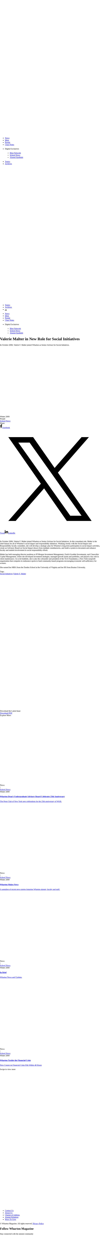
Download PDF (6, 713)
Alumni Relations (11, 1217)
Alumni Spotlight (16, 157)
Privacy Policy (38, 1224)
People (7, 142)
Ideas (7, 140)
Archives (8, 164)
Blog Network (15, 153)
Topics (7, 161)
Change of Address (12, 1215)
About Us (8, 1213)
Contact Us (9, 1211)
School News (15, 155)
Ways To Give (10, 1219)
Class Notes (9, 145)
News (7, 138)
